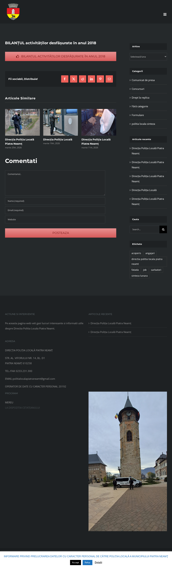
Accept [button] (75, 562)
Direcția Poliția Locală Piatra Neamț (111, 323)
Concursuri (138, 88)
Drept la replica (140, 97)
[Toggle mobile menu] (165, 14)
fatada (135, 269)
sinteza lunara (140, 275)
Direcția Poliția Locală (19, 139)
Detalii (98, 562)
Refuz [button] (87, 562)
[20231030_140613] (128, 392)
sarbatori (156, 269)
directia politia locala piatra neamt (147, 262)
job (145, 269)
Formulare (138, 115)
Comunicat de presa (143, 80)
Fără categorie (140, 106)
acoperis (136, 253)
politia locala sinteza (143, 123)
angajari (150, 253)
